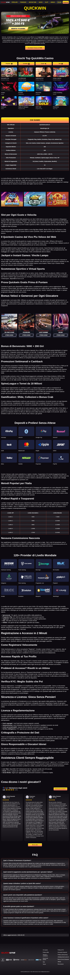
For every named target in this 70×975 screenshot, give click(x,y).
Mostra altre (35, 844)
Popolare (8, 63)
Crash (42, 63)
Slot (60, 63)
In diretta (25, 63)
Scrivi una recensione (60, 788)
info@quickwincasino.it (63, 957)
